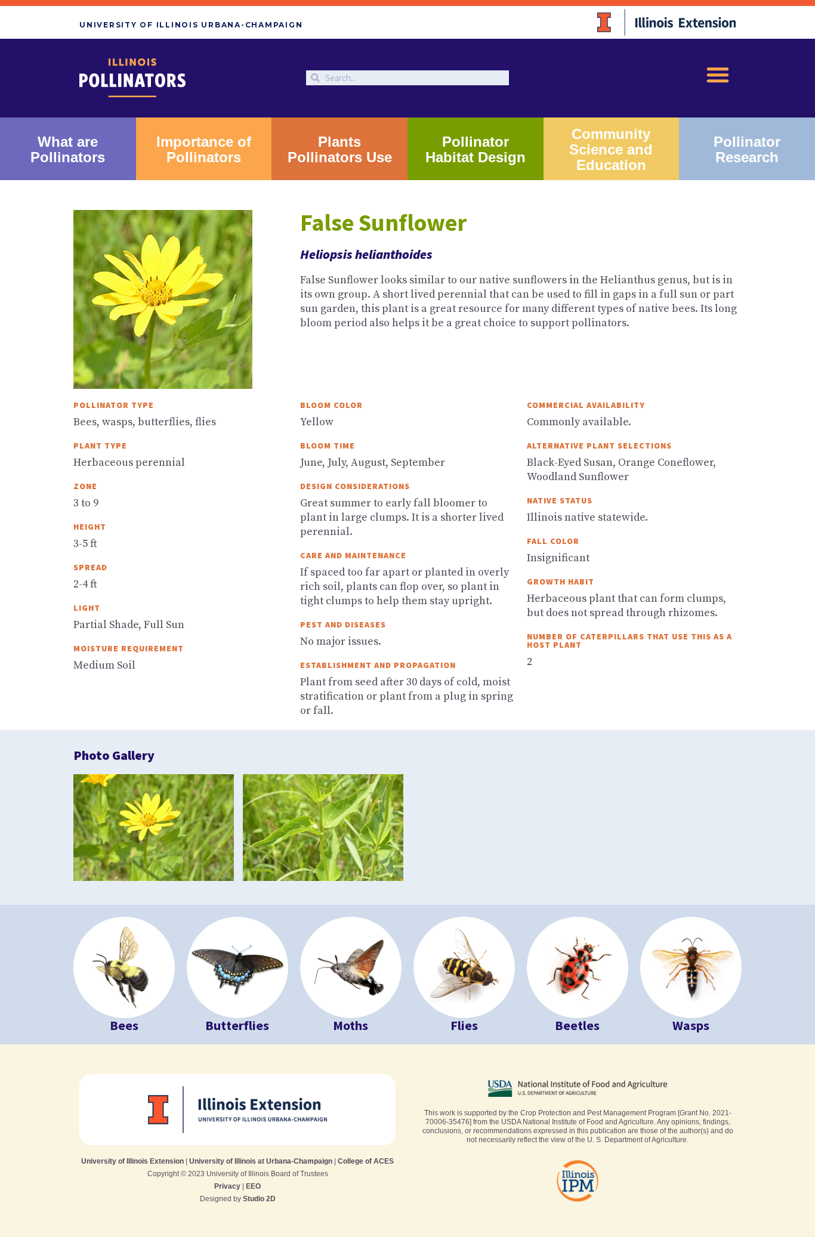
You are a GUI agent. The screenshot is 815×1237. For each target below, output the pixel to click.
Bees (124, 1025)
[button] (718, 74)
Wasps (690, 1025)
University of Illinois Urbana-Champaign (190, 24)
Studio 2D (259, 1199)
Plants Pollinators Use (340, 149)
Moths (350, 1025)
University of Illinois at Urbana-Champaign (260, 1161)
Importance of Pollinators (203, 149)
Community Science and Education (611, 149)
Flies (464, 1025)
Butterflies (237, 1025)
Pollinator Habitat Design (475, 149)
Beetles (577, 1025)
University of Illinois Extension (132, 1161)
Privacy (227, 1186)
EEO (253, 1186)
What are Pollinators (67, 149)
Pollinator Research (747, 149)
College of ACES (366, 1161)
